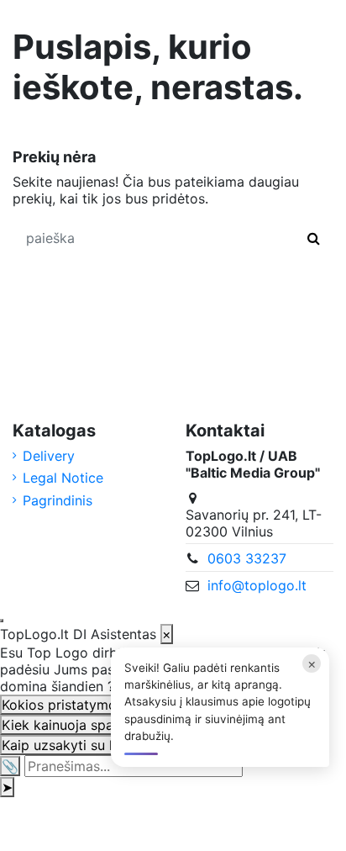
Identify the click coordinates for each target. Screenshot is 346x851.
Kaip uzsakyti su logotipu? (85, 745)
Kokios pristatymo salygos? (89, 704)
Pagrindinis (57, 500)
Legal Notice (63, 477)
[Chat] (1, 620)
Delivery (49, 455)
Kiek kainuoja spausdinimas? (92, 724)
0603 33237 (246, 558)
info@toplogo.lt (257, 585)
